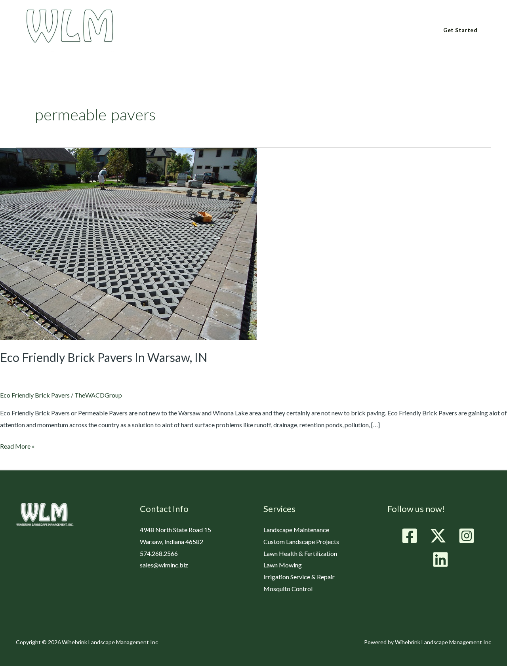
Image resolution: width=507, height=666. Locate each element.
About (170, 30)
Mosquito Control (288, 588)
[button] (183, 30)
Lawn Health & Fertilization (300, 553)
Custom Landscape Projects (301, 541)
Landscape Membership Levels (298, 30)
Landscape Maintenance (296, 529)
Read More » (17, 445)
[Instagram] (466, 536)
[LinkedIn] (440, 559)
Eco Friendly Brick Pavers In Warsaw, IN (103, 357)
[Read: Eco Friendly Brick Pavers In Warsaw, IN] (128, 243)
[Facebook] (409, 536)
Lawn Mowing (282, 565)
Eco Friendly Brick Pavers (35, 395)
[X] (438, 536)
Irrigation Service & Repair (299, 576)
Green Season (217, 30)
